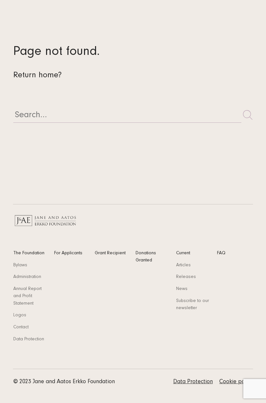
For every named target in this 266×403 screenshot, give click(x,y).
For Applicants (68, 253)
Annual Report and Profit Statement (27, 296)
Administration (27, 277)
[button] (248, 115)
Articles (183, 265)
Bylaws (20, 265)
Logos (19, 315)
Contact (21, 327)
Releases (186, 277)
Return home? (37, 76)
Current (183, 253)
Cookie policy (236, 382)
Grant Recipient (110, 253)
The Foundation (28, 253)
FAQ (221, 253)
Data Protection (28, 339)
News (181, 289)
